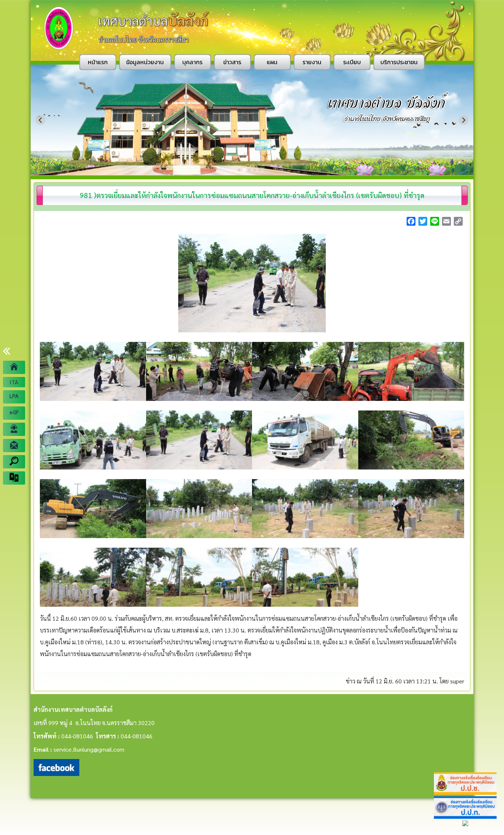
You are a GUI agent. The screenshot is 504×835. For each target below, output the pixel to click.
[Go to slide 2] (244, 170)
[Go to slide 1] (239, 170)
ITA (14, 382)
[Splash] (14, 367)
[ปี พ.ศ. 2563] (14, 396)
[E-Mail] (14, 445)
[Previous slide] (40, 120)
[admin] (14, 429)
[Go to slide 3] (249, 170)
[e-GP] (14, 413)
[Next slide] (464, 120)
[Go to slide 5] (259, 170)
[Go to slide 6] (264, 170)
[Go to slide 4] (254, 170)
